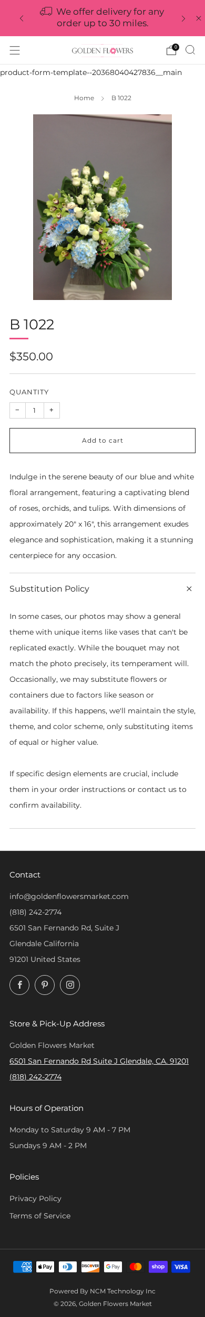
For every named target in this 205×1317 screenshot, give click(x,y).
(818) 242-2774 (35, 912)
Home (84, 98)
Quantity (29, 392)
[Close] (198, 18)
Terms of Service (39, 1215)
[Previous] (21, 18)
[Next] (183, 18)
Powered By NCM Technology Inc (102, 1291)
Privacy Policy (35, 1198)
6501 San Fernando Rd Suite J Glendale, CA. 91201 (99, 1061)
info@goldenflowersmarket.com (69, 896)
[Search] (190, 50)
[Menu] (14, 50)
